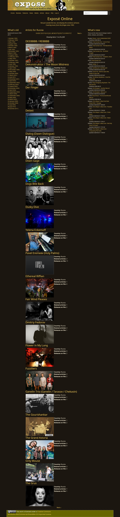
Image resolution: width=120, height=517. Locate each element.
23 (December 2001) (13, 79)
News (31, 13)
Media (36, 13)
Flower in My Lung (37, 345)
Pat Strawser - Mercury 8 (99, 92)
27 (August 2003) (13, 86)
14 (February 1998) (13, 62)
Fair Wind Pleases (36, 299)
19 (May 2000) (12, 71)
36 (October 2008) (13, 103)
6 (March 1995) (12, 47)
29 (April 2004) (12, 90)
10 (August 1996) (13, 55)
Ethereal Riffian (35, 276)
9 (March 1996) (12, 53)
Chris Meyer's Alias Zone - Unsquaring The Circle (98, 130)
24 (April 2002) (12, 81)
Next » (79, 33)
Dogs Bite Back (35, 183)
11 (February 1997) (13, 57)
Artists (42, 13)
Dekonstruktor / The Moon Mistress (47, 64)
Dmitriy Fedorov (35, 322)
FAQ (52, 13)
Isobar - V (95, 64)
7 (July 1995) (11, 49)
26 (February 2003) (13, 84)
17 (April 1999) (12, 68)
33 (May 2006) (12, 97)
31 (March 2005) (12, 94)
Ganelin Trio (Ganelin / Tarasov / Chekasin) (51, 391)
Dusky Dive (32, 207)
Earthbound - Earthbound (100, 68)
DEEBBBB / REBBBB (37, 41)
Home (13, 13)
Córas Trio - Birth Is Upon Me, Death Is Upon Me (99, 72)
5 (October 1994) (12, 45)
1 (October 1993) (12, 38)
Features (25, 13)
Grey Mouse (33, 460)
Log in (57, 13)
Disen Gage (32, 160)
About (47, 13)
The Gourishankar (37, 414)
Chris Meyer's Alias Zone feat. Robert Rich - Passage (99, 102)
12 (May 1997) (12, 58)
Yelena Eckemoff (36, 230)
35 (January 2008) (13, 101)
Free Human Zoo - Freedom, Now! (102, 57)
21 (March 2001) (12, 75)
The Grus (31, 483)
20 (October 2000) (13, 73)
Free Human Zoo (96, 60)
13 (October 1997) (13, 60)
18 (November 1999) (14, 69)
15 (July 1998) (12, 64)
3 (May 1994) (11, 42)
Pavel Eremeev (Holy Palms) (42, 253)
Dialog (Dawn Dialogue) (40, 133)
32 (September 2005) (14, 95)
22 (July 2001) (12, 77)
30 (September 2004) (14, 92)
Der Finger (32, 87)
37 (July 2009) (12, 105)
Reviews (18, 13)
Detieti (30, 110)
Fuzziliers (31, 368)
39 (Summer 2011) (13, 108)
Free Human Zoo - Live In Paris (101, 42)
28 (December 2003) (13, 88)
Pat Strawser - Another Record (101, 88)
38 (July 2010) (12, 107)
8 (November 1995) (13, 51)
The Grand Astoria (37, 437)
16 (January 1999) (13, 66)
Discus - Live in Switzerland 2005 (101, 38)
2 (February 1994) (13, 40)
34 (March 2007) (12, 99)
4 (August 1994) (12, 44)
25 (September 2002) (14, 82)
